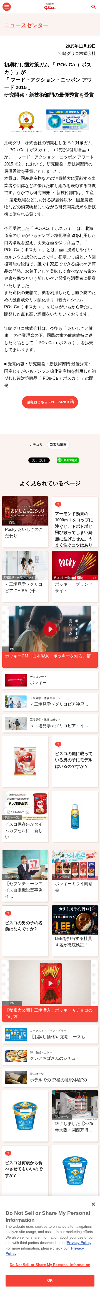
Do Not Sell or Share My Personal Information (50, 1265)
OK (49, 1280)
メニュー (6, 6)
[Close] (93, 1204)
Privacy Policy (79, 1243)
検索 (93, 6)
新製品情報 (58, 445)
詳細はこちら (50, 402)
